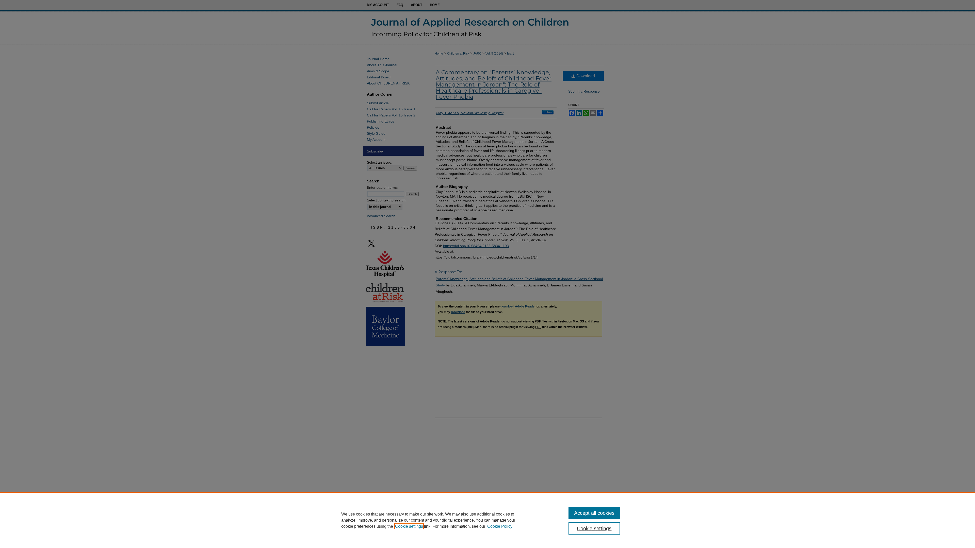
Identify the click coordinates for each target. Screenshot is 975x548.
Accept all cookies (594, 513)
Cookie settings (409, 526)
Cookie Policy (499, 526)
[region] (487, 520)
